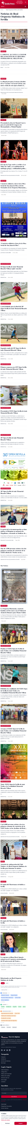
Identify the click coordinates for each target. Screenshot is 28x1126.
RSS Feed (3, 1063)
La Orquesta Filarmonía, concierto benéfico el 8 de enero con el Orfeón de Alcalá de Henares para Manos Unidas (13, 610)
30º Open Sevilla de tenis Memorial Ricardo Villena (12, 439)
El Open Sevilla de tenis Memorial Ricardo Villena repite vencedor (12, 268)
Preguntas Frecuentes (6, 1106)
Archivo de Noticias (5, 1061)
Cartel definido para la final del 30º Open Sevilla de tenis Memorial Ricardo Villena (14, 308)
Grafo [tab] (7, 983)
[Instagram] (7, 1050)
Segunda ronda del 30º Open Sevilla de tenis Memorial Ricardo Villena (13, 349)
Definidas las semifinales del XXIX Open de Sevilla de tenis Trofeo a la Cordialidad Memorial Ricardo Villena (14, 690)
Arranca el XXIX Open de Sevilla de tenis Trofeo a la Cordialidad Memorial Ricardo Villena (13, 731)
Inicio (2, 9)
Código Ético (4, 1071)
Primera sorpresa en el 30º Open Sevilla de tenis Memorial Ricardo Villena (14, 368)
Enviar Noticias (4, 1108)
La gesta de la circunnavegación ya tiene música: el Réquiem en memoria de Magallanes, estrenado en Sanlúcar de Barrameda (14, 532)
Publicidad (3, 1104)
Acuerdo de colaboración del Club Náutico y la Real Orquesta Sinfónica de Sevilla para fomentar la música (14, 866)
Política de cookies (5, 1120)
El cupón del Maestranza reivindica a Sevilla (13, 885)
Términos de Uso (5, 1077)
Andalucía (3, 1059)
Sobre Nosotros (5, 1069)
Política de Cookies (5, 1075)
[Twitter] (4, 1050)
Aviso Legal (4, 1079)
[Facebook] (2, 1050)
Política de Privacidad (6, 1073)
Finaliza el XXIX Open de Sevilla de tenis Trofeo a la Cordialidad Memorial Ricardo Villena (13, 650)
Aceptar (21, 1123)
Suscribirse (14, 1096)
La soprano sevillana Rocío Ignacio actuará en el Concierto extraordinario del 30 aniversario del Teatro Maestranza (13, 960)
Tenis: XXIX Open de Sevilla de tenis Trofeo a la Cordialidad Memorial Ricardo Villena (13, 786)
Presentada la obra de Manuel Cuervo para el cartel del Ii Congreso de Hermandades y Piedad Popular (13, 125)
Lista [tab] (3, 983)
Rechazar (7, 1123)
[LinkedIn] (9, 1050)
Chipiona (3, 1057)
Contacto (3, 1081)
